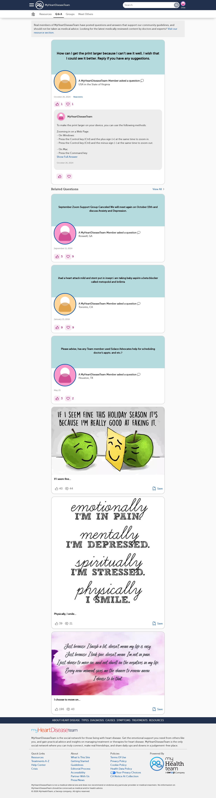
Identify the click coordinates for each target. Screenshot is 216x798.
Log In (119, 250)
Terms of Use (117, 232)
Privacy (99, 241)
